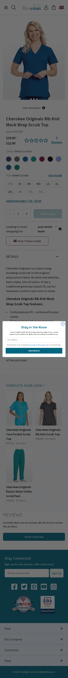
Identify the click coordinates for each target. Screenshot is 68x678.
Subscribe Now (33, 351)
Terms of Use (32, 345)
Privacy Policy (42, 345)
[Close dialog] (63, 323)
